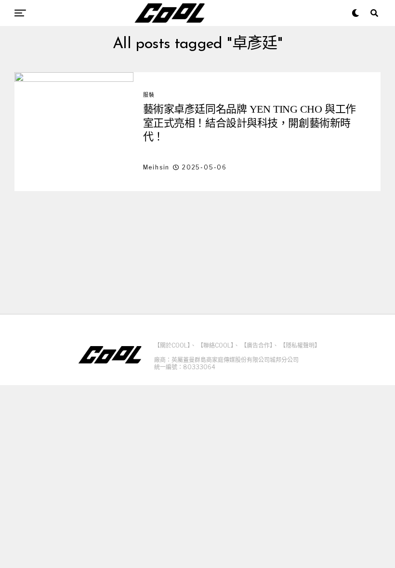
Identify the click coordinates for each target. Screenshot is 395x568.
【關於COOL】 (172, 345)
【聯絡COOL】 (216, 345)
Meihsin (156, 167)
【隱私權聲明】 (300, 345)
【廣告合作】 (257, 345)
